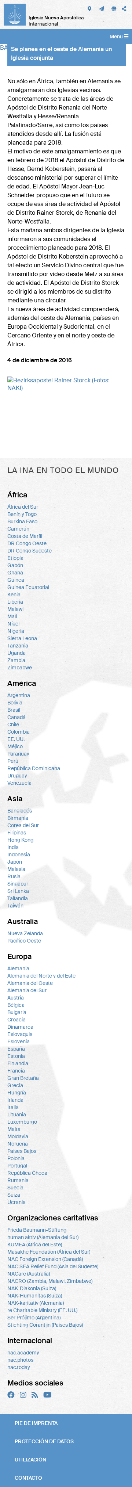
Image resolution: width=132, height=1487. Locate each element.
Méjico (15, 746)
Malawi (15, 609)
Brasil (13, 710)
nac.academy (23, 1352)
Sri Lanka (18, 891)
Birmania (17, 818)
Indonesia (18, 854)
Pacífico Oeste (24, 940)
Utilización (30, 1459)
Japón (14, 862)
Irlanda (15, 1100)
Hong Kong (20, 840)
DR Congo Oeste (27, 543)
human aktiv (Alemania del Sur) (42, 1237)
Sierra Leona (22, 638)
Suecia (15, 1187)
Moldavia (17, 1136)
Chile (13, 724)
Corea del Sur (23, 825)
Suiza (13, 1195)
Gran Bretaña (23, 1078)
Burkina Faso (22, 521)
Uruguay (17, 775)
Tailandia (17, 898)
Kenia (14, 594)
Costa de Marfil (24, 536)
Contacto (28, 1478)
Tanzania (17, 645)
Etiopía (15, 558)
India (13, 847)
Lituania (16, 1114)
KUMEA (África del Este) (34, 1244)
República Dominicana (33, 768)
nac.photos (20, 1360)
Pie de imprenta (36, 1423)
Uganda (16, 653)
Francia (16, 1070)
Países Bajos (21, 1151)
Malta (14, 1129)
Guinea (15, 580)
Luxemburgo (22, 1122)
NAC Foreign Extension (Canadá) (45, 1259)
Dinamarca (20, 1027)
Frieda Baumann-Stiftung (36, 1230)
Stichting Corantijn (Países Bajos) (45, 1325)
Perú (12, 761)
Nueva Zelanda (25, 933)
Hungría (16, 1092)
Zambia (16, 660)
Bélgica (16, 1005)
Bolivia (14, 702)
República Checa (27, 1173)
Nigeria (15, 631)
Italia (13, 1107)
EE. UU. (16, 739)
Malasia (16, 869)
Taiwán (15, 905)
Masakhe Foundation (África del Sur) (48, 1252)
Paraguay (18, 753)
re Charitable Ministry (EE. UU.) (42, 1310)
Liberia (15, 602)
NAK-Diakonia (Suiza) (31, 1288)
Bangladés (19, 810)
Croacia (16, 1019)
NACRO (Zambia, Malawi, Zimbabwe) (49, 1281)
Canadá (16, 717)
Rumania (18, 1180)
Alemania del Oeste (30, 983)
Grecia (15, 1085)
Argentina (18, 695)
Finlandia (17, 1063)
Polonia (16, 1158)
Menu (117, 36)
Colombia (18, 732)
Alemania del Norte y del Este (41, 975)
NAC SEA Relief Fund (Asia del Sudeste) (52, 1266)
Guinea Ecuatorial (28, 587)
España (16, 1049)
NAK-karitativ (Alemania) (35, 1303)
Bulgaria (16, 1012)
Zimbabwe (19, 667)
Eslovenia (18, 1041)
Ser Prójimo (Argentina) (33, 1317)
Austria (15, 997)
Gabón (15, 565)
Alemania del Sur (27, 990)
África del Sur (22, 507)
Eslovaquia (20, 1034)
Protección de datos (44, 1441)
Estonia (16, 1056)
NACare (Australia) (28, 1273)
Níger (13, 623)
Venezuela (19, 783)
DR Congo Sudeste (29, 550)
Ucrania (16, 1202)
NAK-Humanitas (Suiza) (34, 1295)
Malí (12, 616)
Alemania (18, 968)
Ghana (15, 572)
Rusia (14, 876)
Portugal (17, 1165)
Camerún (18, 528)
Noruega (17, 1143)
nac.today (18, 1367)
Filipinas (16, 832)
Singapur (17, 883)
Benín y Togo (22, 514)
